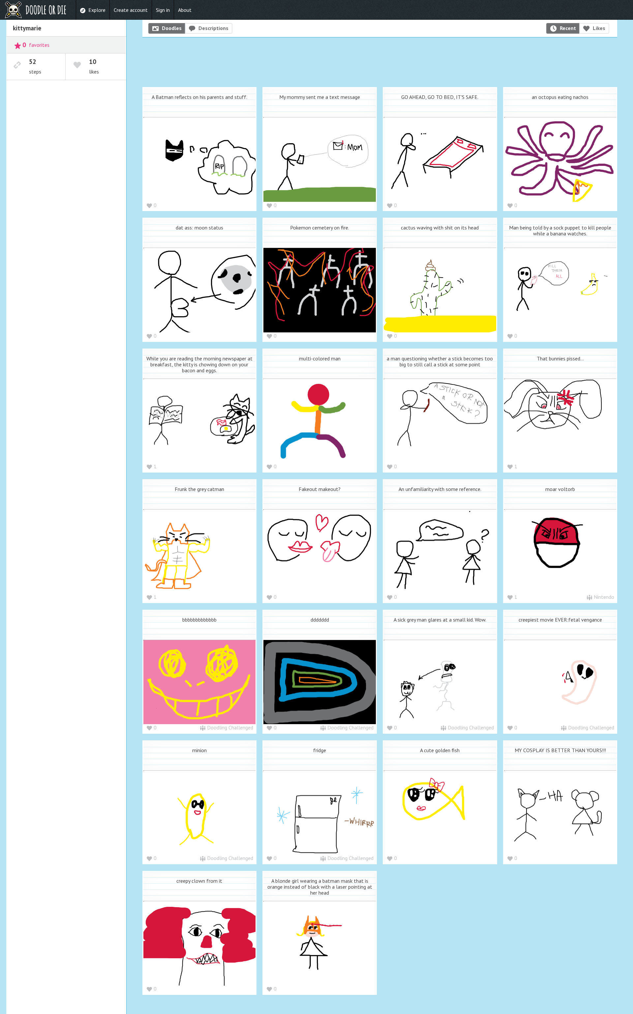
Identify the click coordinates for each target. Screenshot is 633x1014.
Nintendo (604, 597)
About (185, 10)
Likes (599, 28)
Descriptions (213, 28)
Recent (568, 28)
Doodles (172, 28)
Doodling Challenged (230, 727)
